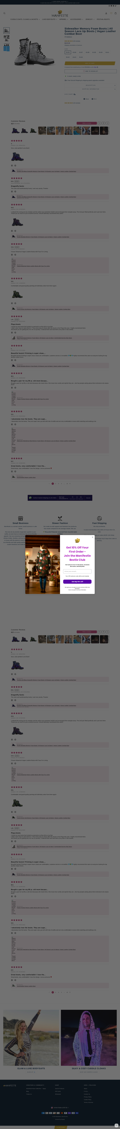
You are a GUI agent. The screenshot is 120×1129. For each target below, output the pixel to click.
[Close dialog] (92, 537)
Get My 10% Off (77, 582)
